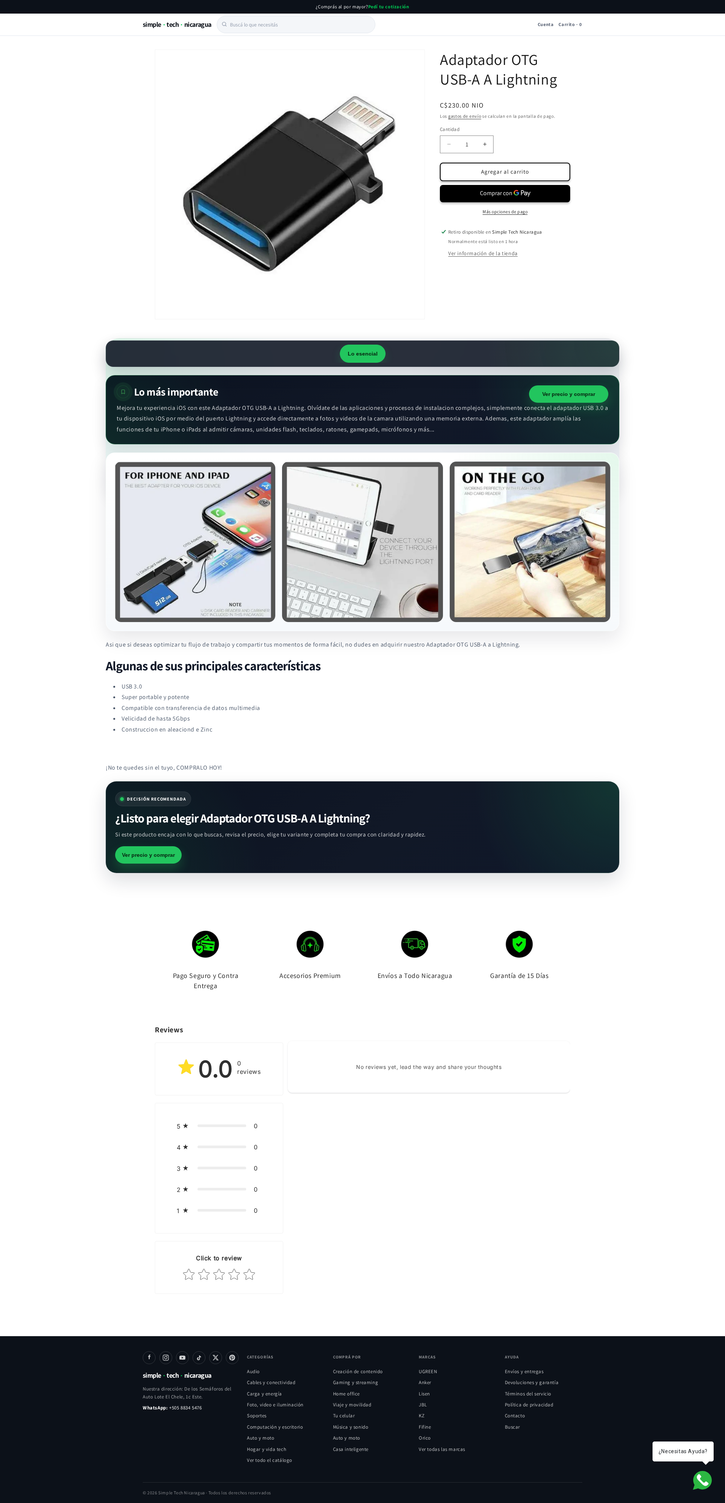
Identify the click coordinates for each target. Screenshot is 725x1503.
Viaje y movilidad (352, 1404)
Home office (346, 1394)
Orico (425, 1438)
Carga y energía (264, 1394)
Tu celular (344, 1415)
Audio (253, 1371)
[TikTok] (199, 1357)
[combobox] (296, 24)
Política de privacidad (529, 1404)
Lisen (424, 1394)
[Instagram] (165, 1357)
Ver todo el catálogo (269, 1460)
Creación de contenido (358, 1371)
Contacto (515, 1415)
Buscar (512, 1427)
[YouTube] (182, 1357)
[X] (215, 1357)
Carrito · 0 (570, 24)
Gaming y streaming (355, 1382)
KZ (421, 1415)
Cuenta (546, 24)
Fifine (425, 1427)
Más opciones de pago (505, 211)
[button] (219, 1125)
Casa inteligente (351, 1449)
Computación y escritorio (275, 1427)
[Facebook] (149, 1357)
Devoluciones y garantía (532, 1382)
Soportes (257, 1415)
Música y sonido (351, 1427)
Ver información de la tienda (483, 252)
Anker (425, 1382)
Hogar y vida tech (266, 1449)
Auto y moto (261, 1438)
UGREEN (428, 1371)
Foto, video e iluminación (275, 1404)
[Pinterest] (232, 1357)
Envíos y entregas (524, 1371)
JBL (423, 1404)
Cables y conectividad (271, 1382)
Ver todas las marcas (442, 1449)
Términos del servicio (528, 1394)
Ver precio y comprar (568, 394)
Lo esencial (363, 354)
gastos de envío (464, 116)
